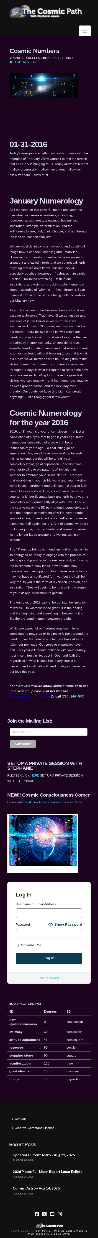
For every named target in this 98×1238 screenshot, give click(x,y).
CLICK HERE (29, 775)
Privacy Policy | (42, 1231)
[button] (85, 30)
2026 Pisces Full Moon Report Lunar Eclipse (48, 1171)
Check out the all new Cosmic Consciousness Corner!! (46, 802)
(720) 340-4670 (73, 696)
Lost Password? (49, 978)
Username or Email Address (36, 904)
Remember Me (30, 945)
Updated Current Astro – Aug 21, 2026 (44, 1155)
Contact (20, 1119)
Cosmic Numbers (24, 62)
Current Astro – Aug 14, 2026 (36, 1188)
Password (23, 924)
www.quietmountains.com (30, 696)
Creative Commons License (34, 1128)
